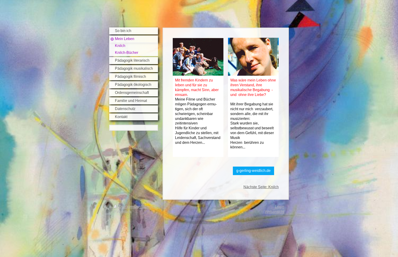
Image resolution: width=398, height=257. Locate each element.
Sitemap (150, 207)
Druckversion (129, 207)
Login (279, 207)
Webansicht (274, 212)
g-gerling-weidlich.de (253, 171)
